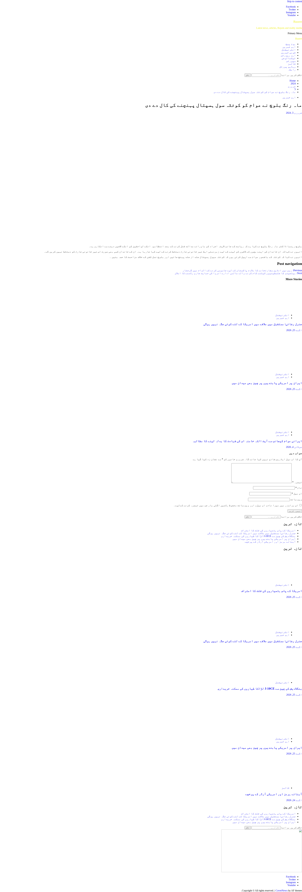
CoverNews (282, 890)
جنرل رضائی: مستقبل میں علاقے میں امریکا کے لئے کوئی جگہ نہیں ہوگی (252, 324)
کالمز (292, 63)
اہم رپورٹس (288, 55)
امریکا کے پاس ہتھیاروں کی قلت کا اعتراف (268, 530)
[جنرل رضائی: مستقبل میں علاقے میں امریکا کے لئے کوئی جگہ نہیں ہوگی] (272, 309)
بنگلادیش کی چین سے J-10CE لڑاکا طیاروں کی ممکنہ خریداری (258, 536)
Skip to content (294, 1)
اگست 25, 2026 (294, 330)
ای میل (297, 493)
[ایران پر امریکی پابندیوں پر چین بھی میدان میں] (272, 368)
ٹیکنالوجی (289, 58)
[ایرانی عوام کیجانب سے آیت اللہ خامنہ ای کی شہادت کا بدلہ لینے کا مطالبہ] (272, 426)
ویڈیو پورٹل (287, 66)
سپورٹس (291, 61)
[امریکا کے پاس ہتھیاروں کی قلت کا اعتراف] (272, 579)
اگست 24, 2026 (294, 800)
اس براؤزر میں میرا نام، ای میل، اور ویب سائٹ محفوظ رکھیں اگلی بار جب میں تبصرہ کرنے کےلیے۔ (236, 505)
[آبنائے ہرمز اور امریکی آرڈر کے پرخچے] (272, 782)
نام (298, 487)
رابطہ (292, 69)
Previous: (242, 270)
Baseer (297, 21)
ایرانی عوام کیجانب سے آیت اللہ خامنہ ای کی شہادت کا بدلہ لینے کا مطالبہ (247, 441)
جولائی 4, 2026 (294, 447)
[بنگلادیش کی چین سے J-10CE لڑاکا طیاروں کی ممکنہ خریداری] (272, 677)
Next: (238, 273)
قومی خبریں (288, 52)
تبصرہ (297, 482)
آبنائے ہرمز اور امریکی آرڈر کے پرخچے (270, 541)
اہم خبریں (289, 46)
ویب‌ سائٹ (296, 499)
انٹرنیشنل (289, 49)
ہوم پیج (291, 44)
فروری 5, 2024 (294, 112)
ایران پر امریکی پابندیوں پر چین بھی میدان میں (267, 383)
